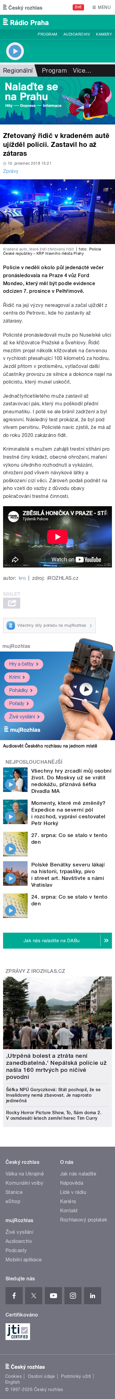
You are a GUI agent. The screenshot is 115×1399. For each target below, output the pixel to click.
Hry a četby (21, 664)
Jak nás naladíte (78, 1174)
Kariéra (68, 1201)
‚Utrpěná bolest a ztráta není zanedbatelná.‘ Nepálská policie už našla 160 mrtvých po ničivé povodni (56, 1066)
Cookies (13, 1376)
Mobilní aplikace (24, 1260)
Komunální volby (24, 1183)
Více (82, 70)
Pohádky (18, 690)
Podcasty (16, 1250)
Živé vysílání (22, 717)
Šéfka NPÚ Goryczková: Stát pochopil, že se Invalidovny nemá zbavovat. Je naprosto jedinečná (53, 1095)
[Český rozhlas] (22, 7)
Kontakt (69, 1211)
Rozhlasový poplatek (83, 1220)
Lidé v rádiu (73, 1192)
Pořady (16, 703)
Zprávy (11, 171)
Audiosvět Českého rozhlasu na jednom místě (50, 745)
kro (22, 578)
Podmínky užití (76, 1376)
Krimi (14, 677)
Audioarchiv (76, 34)
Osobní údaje (41, 1376)
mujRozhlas (16, 646)
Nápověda (71, 1183)
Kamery (104, 34)
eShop (13, 1201)
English (12, 1382)
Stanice (14, 1192)
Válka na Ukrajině (25, 1174)
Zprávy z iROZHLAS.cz (35, 971)
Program (47, 34)
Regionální (18, 70)
